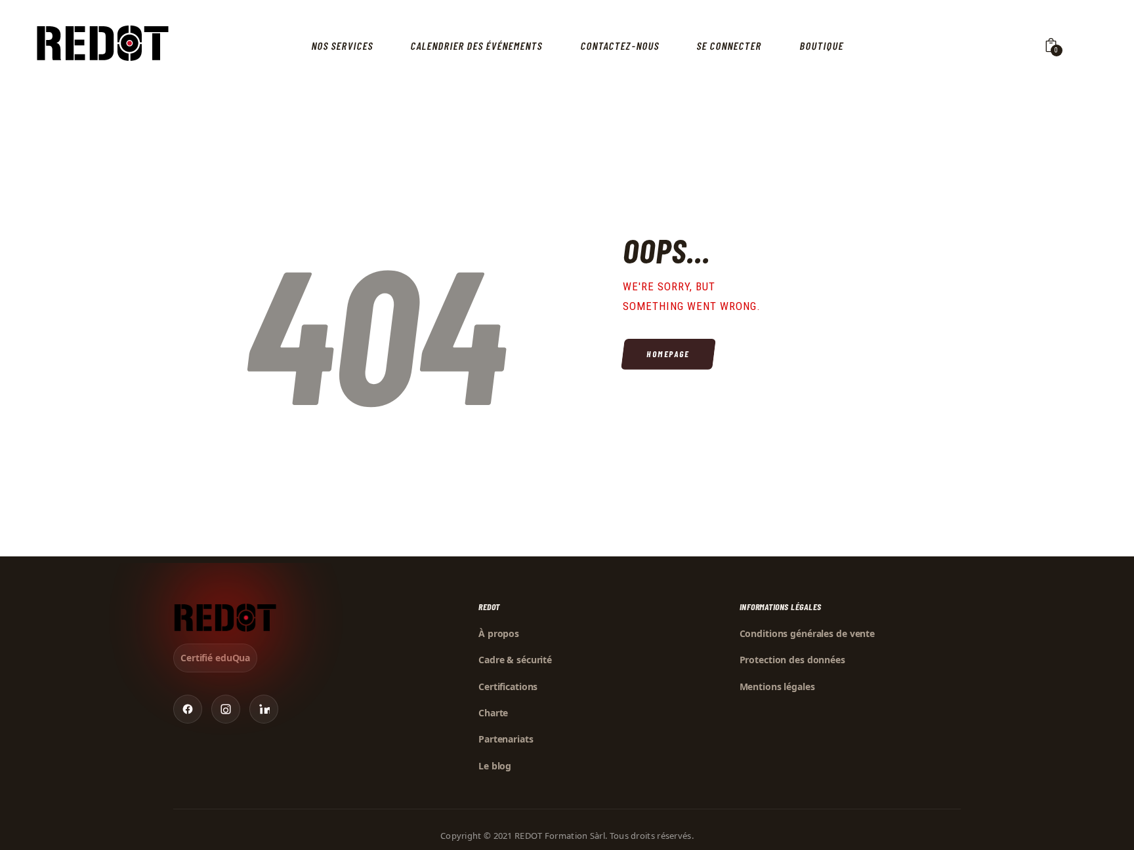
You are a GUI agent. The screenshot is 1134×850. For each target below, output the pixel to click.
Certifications (507, 686)
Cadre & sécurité (515, 659)
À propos (498, 633)
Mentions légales (777, 686)
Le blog (494, 766)
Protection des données (792, 659)
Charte (493, 712)
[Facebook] (187, 709)
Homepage (668, 354)
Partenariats (506, 739)
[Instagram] (225, 709)
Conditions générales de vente (807, 633)
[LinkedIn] (263, 709)
